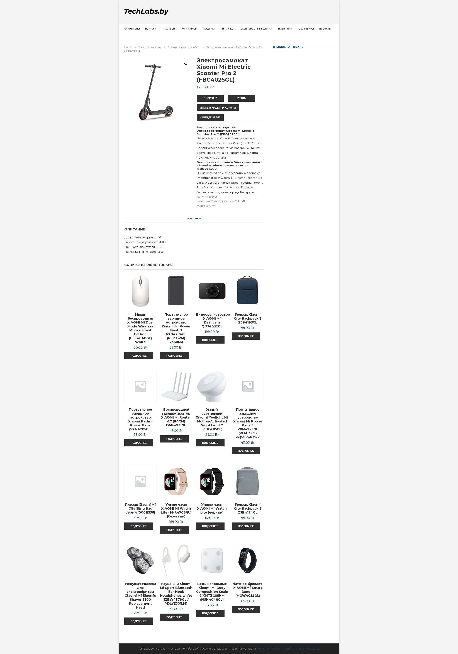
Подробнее (139, 355)
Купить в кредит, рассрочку (217, 107)
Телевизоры (285, 29)
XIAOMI (211, 206)
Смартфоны (132, 29)
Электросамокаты (150, 47)
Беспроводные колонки (256, 29)
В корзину (210, 98)
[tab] (194, 218)
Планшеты (169, 29)
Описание (194, 218)
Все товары (306, 29)
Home (128, 47)
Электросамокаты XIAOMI (183, 47)
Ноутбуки (151, 29)
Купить (241, 98)
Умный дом (228, 29)
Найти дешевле (210, 117)
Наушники (209, 29)
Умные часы (189, 29)
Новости (325, 29)
